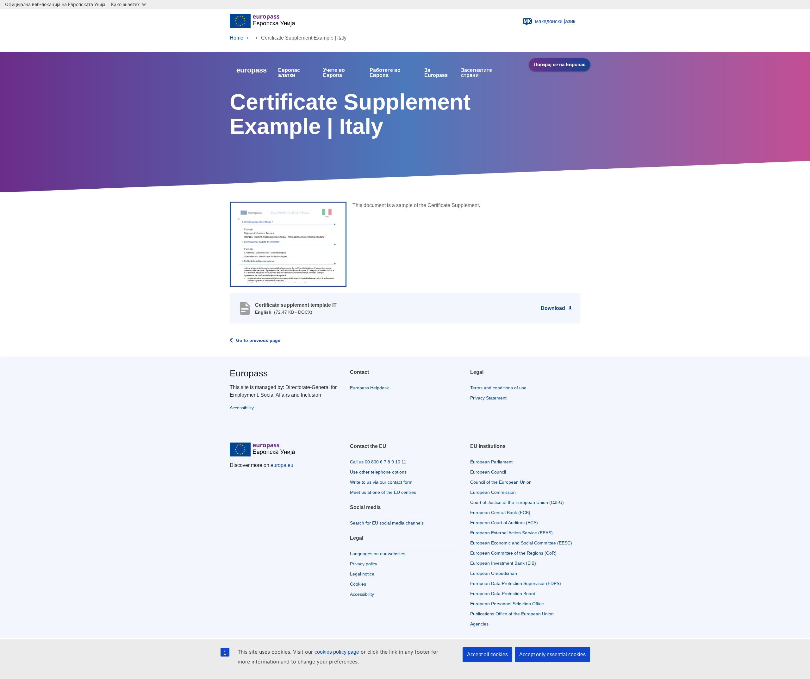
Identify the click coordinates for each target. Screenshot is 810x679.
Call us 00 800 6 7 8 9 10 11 (378, 461)
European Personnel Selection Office (507, 603)
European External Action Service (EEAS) (511, 532)
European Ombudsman (493, 573)
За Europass (436, 73)
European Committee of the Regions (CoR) (513, 553)
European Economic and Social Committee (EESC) (521, 542)
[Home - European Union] (262, 21)
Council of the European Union (501, 482)
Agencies (479, 623)
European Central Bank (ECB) (500, 512)
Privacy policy (363, 563)
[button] (288, 243)
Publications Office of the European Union (512, 613)
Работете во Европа (385, 73)
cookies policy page (337, 652)
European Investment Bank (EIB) (503, 563)
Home (236, 38)
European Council (488, 472)
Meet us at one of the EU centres (383, 492)
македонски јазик (550, 21)
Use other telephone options (378, 472)
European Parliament (491, 461)
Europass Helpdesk (369, 387)
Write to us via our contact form (381, 482)
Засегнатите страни (476, 73)
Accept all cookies (487, 654)
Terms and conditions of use (498, 387)
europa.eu (282, 465)
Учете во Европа (334, 73)
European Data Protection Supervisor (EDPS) (515, 583)
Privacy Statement (488, 397)
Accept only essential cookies (552, 654)
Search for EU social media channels (387, 522)
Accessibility (242, 407)
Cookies (358, 584)
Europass (249, 373)
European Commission (493, 492)
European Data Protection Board (502, 593)
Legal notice (362, 573)
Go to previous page (258, 340)
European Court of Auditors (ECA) (504, 522)
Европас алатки (289, 73)
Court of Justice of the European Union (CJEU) (517, 502)
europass (251, 70)
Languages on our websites (377, 553)
